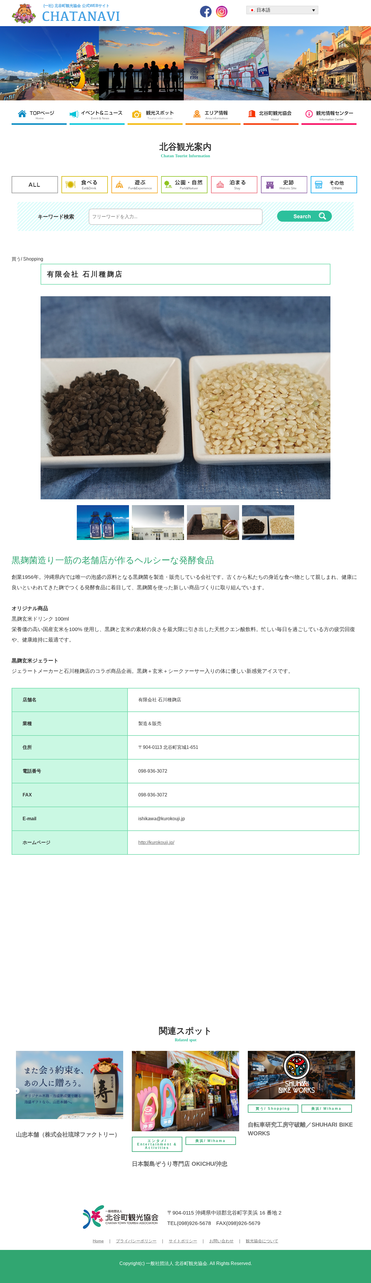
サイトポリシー (183, 1241)
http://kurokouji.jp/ (156, 842)
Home (98, 1241)
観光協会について (262, 1241)
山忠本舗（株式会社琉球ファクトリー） (68, 1134)
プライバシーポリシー (136, 1241)
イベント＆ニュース (99, 115)
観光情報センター (330, 115)
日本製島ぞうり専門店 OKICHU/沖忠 (180, 1164)
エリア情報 (214, 115)
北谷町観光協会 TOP (41, 115)
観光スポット (157, 115)
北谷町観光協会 (272, 115)
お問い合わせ (221, 1241)
